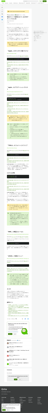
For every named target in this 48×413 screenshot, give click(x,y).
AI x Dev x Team (41, 3)
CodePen (10, 95)
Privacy (3, 402)
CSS (8, 20)
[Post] (2, 14)
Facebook (21, 403)
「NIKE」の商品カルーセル (37, 36)
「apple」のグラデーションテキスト (38, 32)
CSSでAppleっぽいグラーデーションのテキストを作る (18, 315)
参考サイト (35, 40)
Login (41, 1)
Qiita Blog (39, 402)
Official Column (22, 3)
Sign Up (20, 379)
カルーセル (14, 236)
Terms (2, 400)
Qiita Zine (29, 400)
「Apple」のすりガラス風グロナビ (38, 31)
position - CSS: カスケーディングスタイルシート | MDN (17, 268)
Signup (44, 1)
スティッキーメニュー (16, 261)
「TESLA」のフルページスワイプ (38, 33)
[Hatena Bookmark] (2, 20)
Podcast (21, 406)
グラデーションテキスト (16, 94)
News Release (40, 403)
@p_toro (26, 94)
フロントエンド (11, 20)
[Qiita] (3, 1)
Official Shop (30, 402)
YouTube (21, 405)
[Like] (2, 6)
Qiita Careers (33, 3)
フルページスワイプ (15, 150)
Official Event (12, 400)
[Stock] (2, 10)
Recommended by (14, 340)
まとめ (35, 39)
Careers (39, 400)
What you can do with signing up (13, 331)
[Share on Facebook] (2, 17)
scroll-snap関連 (36, 35)
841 (2, 7)
